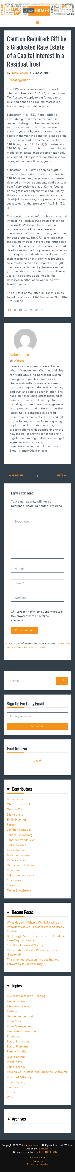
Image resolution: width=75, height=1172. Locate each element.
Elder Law (13, 1036)
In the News (14, 1062)
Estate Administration (21, 1031)
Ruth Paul (13, 870)
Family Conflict (17, 1051)
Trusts (11, 1092)
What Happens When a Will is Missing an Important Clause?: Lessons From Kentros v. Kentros (36, 926)
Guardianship (16, 1057)
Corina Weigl (15, 809)
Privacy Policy (37, 1157)
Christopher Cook (19, 804)
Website (19, 361)
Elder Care (14, 1021)
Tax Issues (13, 1087)
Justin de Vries (16, 845)
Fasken (11, 825)
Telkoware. (43, 1149)
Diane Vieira (15, 814)
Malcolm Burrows (18, 855)
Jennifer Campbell (19, 830)
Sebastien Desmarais (20, 875)
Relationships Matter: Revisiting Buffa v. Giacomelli (33, 952)
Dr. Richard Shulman (20, 865)
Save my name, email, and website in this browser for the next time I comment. (37, 616)
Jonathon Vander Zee (21, 840)
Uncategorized (19, 80)
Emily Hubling (16, 820)
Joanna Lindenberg (19, 835)
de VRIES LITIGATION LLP (47, 1152)
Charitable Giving (19, 1006)
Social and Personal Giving (25, 945)
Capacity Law (16, 1001)
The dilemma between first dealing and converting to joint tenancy (33, 961)
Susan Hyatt (14, 885)
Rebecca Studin (17, 860)
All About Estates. (31, 1145)
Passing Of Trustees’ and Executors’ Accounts (37, 1072)
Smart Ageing (16, 1082)
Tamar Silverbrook (19, 890)
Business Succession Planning (26, 996)
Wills (10, 1097)
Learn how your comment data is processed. (37, 645)
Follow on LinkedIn (37, 1164)
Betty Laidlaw (16, 799)
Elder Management (19, 1026)
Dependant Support (20, 1016)
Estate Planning (17, 1046)
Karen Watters (16, 850)
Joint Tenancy (16, 1067)
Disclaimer (37, 1161)
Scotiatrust (14, 880)
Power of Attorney (19, 1077)
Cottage (12, 1011)
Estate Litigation (18, 1041)
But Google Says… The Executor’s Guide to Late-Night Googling (36, 938)
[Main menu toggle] (37, 23)
